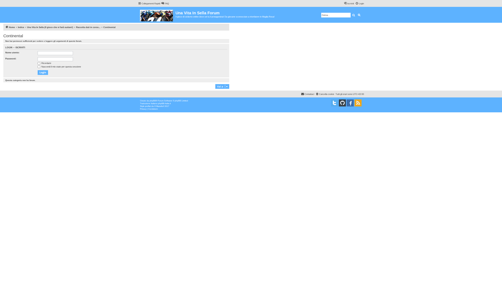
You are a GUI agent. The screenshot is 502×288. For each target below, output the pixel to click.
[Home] (157, 15)
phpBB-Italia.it (164, 103)
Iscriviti (20, 47)
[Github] (342, 102)
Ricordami (46, 63)
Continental (13, 36)
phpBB (153, 101)
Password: (10, 58)
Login (8, 47)
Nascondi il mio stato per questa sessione (61, 66)
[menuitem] (165, 3)
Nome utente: (12, 52)
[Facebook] (350, 102)
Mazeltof (160, 106)
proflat (148, 106)
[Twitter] (334, 102)
